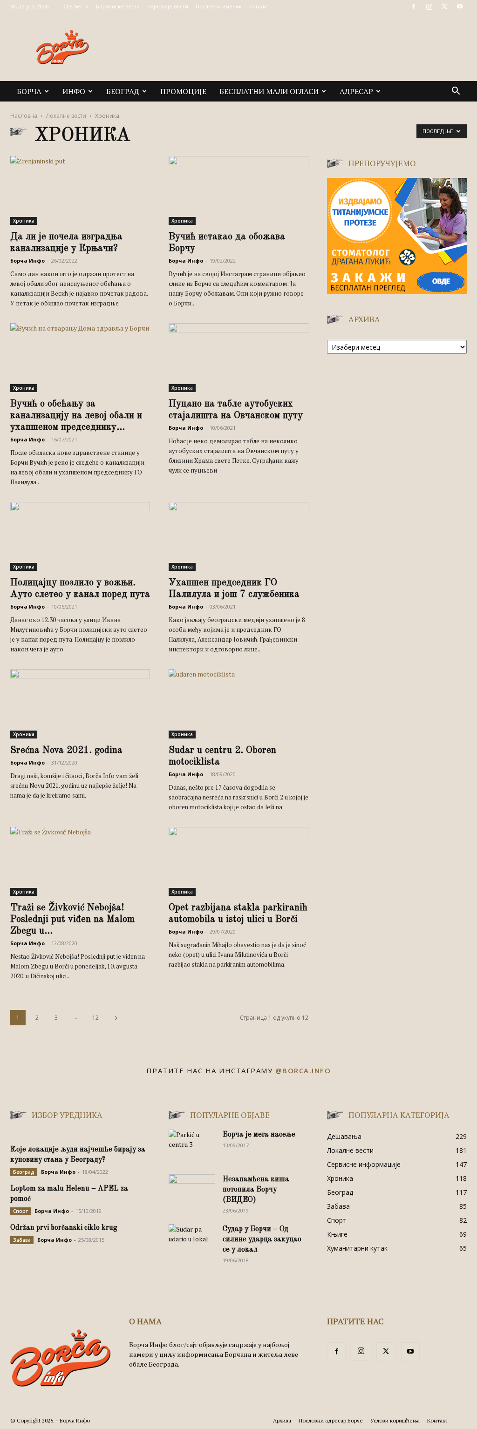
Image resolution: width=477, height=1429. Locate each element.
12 (95, 1018)
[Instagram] (429, 6)
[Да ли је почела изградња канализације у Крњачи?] (80, 190)
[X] (444, 6)
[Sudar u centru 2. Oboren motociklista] (238, 703)
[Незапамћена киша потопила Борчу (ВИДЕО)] (192, 1190)
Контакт (259, 6)
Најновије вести (167, 6)
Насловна (23, 116)
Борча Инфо (27, 260)
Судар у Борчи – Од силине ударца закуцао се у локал (262, 1239)
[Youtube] (460, 6)
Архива (282, 1420)
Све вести (76, 6)
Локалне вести (66, 116)
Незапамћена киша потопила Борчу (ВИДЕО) (256, 1190)
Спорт (20, 1211)
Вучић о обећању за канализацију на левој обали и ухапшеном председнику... (76, 415)
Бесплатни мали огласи (269, 91)
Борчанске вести (118, 6)
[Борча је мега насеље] (192, 1146)
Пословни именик (219, 6)
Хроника (23, 220)
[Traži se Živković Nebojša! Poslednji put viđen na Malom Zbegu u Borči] (80, 861)
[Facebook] (414, 6)
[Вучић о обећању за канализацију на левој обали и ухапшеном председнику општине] (80, 357)
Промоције (183, 91)
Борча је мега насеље (259, 1134)
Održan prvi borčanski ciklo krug (63, 1228)
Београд (122, 91)
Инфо (73, 91)
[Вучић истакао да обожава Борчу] (238, 190)
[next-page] (116, 1017)
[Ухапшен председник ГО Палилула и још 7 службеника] (238, 536)
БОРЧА (29, 91)
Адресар (356, 91)
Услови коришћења (395, 1420)
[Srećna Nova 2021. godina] (80, 703)
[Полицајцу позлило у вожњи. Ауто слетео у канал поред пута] (80, 536)
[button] (455, 92)
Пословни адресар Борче (331, 1420)
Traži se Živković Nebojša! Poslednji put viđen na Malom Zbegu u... (72, 919)
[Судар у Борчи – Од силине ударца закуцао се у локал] (192, 1240)
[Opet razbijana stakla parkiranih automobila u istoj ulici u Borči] (238, 861)
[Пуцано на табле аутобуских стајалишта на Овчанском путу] (238, 357)
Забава (22, 1240)
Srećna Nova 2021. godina (66, 750)
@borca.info (303, 1070)
